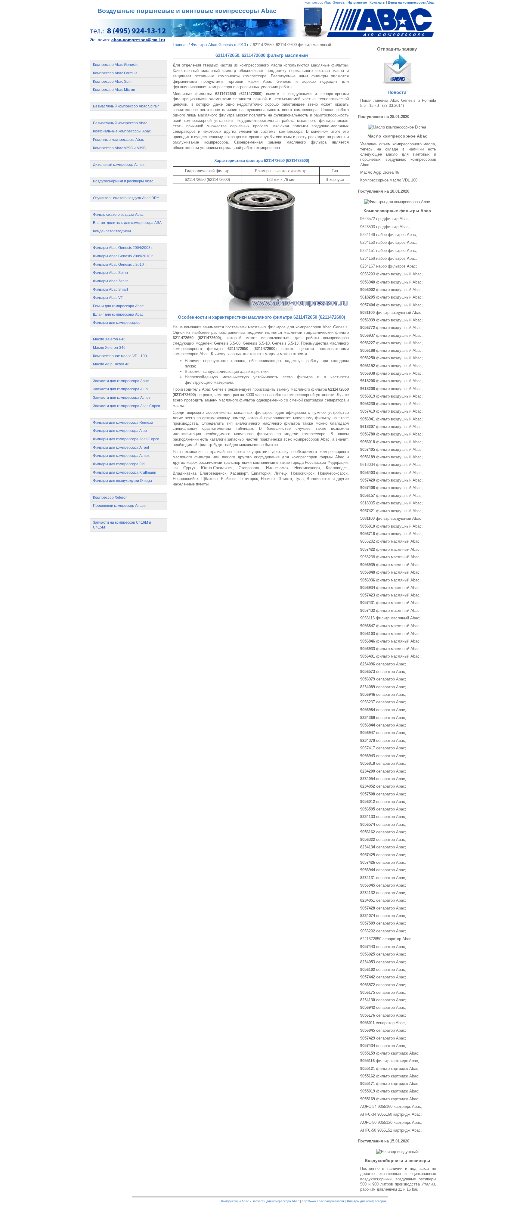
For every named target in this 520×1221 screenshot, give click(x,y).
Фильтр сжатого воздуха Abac (118, 214)
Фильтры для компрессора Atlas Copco (126, 439)
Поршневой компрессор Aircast (119, 506)
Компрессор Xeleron (110, 497)
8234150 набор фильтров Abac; (388, 242)
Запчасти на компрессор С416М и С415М (122, 525)
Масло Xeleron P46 (109, 339)
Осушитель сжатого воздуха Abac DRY (126, 198)
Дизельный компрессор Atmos (118, 165)
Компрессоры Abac (235, 1201)
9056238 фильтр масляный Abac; (390, 557)
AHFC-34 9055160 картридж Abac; (391, 1114)
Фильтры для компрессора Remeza (123, 422)
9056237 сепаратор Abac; (383, 702)
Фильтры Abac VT (108, 298)
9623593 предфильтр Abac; (385, 227)
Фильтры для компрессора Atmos (121, 456)
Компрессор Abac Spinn (113, 81)
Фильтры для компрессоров (116, 323)
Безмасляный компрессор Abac (120, 123)
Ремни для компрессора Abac (118, 306)
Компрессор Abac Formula (115, 73)
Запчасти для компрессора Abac (121, 381)
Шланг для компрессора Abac (118, 314)
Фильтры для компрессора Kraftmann (124, 472)
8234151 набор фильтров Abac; (388, 250)
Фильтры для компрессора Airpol (121, 447)
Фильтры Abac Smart (110, 289)
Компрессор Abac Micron (114, 90)
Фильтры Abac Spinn (110, 273)
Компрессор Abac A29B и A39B (119, 148)
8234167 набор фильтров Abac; (388, 266)
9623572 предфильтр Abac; (385, 218)
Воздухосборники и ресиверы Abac (123, 181)
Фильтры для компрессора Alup (120, 431)
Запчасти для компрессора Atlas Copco (126, 406)
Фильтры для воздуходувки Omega (122, 481)
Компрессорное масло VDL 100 (120, 356)
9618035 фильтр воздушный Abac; (391, 503)
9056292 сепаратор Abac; (383, 931)
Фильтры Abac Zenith (110, 281)
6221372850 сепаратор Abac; (386, 939)
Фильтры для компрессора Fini (119, 464)
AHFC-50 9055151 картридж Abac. (391, 1130)
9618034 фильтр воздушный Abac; (391, 464)
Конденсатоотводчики (112, 231)
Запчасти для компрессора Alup (120, 389)
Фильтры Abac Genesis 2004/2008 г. (123, 248)
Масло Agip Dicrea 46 (111, 364)
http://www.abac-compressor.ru (323, 1201)
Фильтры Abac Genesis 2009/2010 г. (123, 256)
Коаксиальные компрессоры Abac (122, 131)
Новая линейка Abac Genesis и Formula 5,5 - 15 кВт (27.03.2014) (398, 103)
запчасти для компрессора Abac (275, 1201)
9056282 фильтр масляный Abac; (390, 541)
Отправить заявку (397, 48)
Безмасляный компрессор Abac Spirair (126, 106)
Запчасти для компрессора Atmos (121, 397)
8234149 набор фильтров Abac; (388, 234)
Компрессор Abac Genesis (325, 2)
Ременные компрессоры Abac (118, 140)
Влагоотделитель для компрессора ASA (127, 223)
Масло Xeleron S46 (109, 348)
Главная (180, 44)
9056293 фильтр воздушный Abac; (391, 274)
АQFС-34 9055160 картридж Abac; (391, 1106)
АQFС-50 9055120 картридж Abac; (391, 1122)
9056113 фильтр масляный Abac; (390, 618)
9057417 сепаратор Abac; (383, 748)
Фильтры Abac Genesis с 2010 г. (120, 264)
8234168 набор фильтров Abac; (388, 258)
